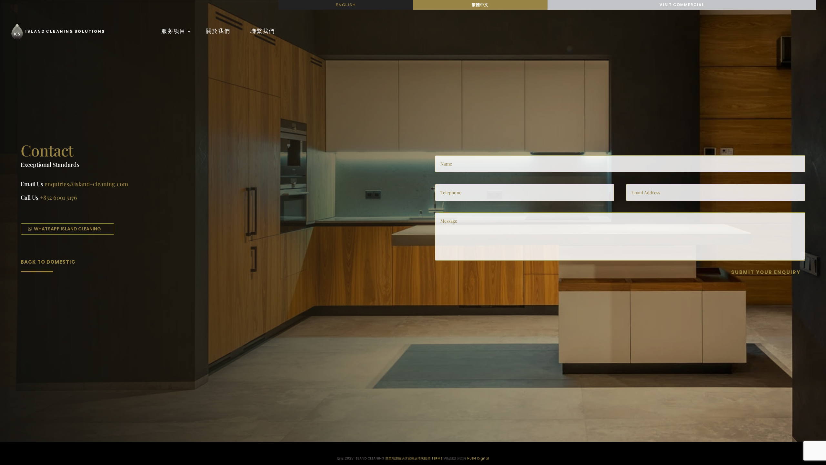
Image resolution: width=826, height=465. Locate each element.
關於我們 (218, 31)
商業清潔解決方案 (398, 458)
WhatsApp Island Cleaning (67, 229)
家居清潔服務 (420, 458)
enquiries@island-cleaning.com (86, 184)
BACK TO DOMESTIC (48, 261)
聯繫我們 (262, 31)
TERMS (437, 458)
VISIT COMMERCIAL (682, 4)
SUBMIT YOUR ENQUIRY (766, 272)
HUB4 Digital (478, 458)
